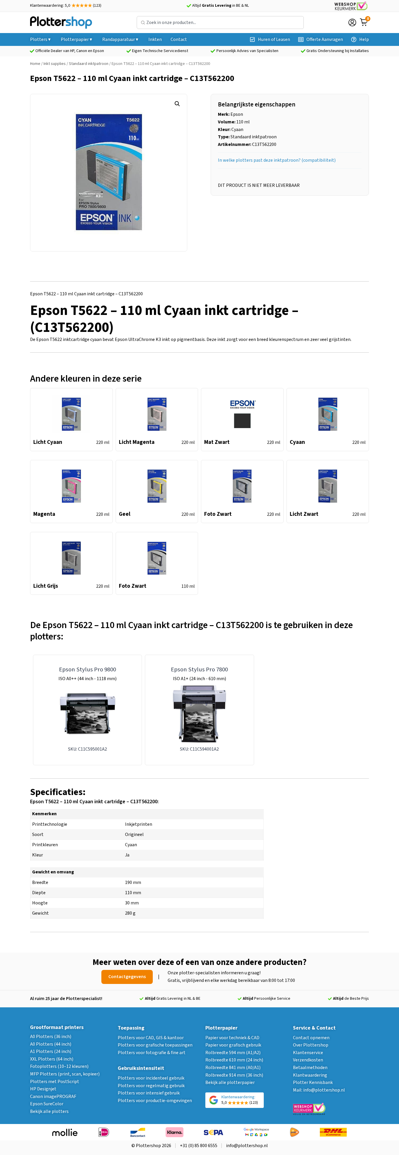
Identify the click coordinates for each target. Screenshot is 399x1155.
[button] (177, 104)
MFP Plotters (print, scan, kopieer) (65, 1074)
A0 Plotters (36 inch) (50, 1036)
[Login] (352, 22)
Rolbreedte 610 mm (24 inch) (234, 1060)
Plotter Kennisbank (313, 1082)
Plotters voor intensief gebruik (149, 1093)
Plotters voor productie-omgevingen (155, 1100)
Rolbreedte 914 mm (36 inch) (234, 1075)
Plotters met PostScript (54, 1081)
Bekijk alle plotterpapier (230, 1082)
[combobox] (220, 22)
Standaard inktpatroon (88, 64)
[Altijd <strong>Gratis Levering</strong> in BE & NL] (188, 6)
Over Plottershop (310, 1045)
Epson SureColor (46, 1104)
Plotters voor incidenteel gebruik (151, 1078)
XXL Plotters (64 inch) (51, 1059)
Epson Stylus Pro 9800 (87, 669)
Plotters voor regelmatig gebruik (151, 1085)
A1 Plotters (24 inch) (50, 1051)
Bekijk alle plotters (49, 1111)
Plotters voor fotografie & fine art (151, 1052)
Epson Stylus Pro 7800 (199, 669)
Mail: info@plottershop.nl (319, 1090)
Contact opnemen (311, 1038)
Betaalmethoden (310, 1067)
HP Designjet (43, 1089)
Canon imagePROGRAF (53, 1096)
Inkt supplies (55, 64)
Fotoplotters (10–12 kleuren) (59, 1066)
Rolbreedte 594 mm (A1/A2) (233, 1052)
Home (35, 64)
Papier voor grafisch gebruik (233, 1045)
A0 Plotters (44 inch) (50, 1044)
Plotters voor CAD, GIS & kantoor (151, 1038)
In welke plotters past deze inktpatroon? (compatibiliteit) (277, 160)
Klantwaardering (310, 1075)
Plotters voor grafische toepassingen (155, 1045)
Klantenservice (308, 1052)
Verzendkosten (308, 1060)
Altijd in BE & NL (220, 5)
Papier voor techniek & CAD (232, 1038)
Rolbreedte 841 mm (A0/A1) (233, 1067)
